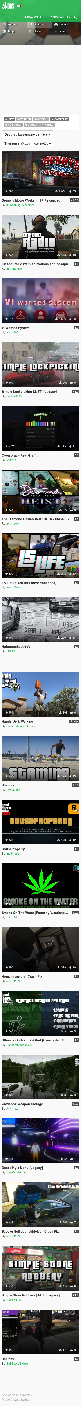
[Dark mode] (68, 16)
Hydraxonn (13, 790)
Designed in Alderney (17, 1395)
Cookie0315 (14, 396)
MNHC (10, 651)
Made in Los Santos (16, 1399)
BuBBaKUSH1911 (18, 1363)
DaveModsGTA (16, 1172)
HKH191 (11, 917)
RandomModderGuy (19, 1045)
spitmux (11, 460)
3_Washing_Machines (20, 205)
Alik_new (12, 1108)
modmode (12, 853)
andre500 (12, 332)
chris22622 (13, 523)
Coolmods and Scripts (20, 726)
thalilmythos (14, 268)
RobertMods (14, 587)
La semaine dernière (26, 134)
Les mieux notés (26, 143)
